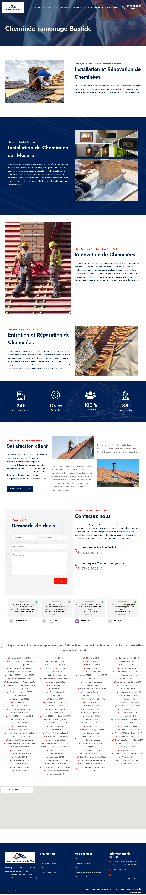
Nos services (78, 7)
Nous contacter (111, 7)
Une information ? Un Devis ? (99, 547)
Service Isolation (82, 877)
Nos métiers (64, 7)
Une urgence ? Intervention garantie (103, 563)
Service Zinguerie (83, 863)
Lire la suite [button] (24, 614)
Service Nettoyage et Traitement (89, 872)
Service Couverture (84, 859)
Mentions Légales (48, 872)
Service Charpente (83, 868)
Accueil (37, 7)
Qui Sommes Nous (50, 7)
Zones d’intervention (95, 7)
